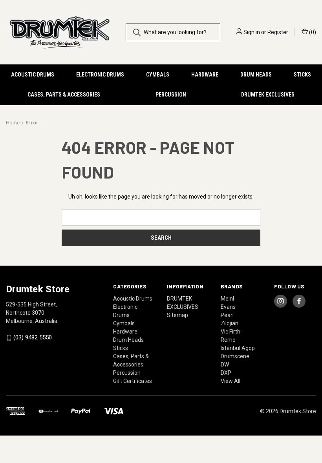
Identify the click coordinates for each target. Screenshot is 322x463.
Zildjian (229, 323)
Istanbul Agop (238, 348)
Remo (228, 340)
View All (230, 381)
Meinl (227, 298)
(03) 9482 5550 (32, 337)
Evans (228, 307)
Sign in (251, 32)
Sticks (302, 74)
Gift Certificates (132, 381)
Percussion (171, 94)
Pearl (227, 315)
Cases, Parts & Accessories (63, 94)
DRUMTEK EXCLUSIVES (268, 94)
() (312, 32)
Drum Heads (256, 74)
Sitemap (177, 315)
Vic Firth (230, 331)
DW (225, 364)
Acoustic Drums (32, 74)
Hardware (204, 74)
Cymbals (157, 74)
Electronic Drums (100, 74)
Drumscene (235, 356)
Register (277, 32)
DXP (226, 373)
